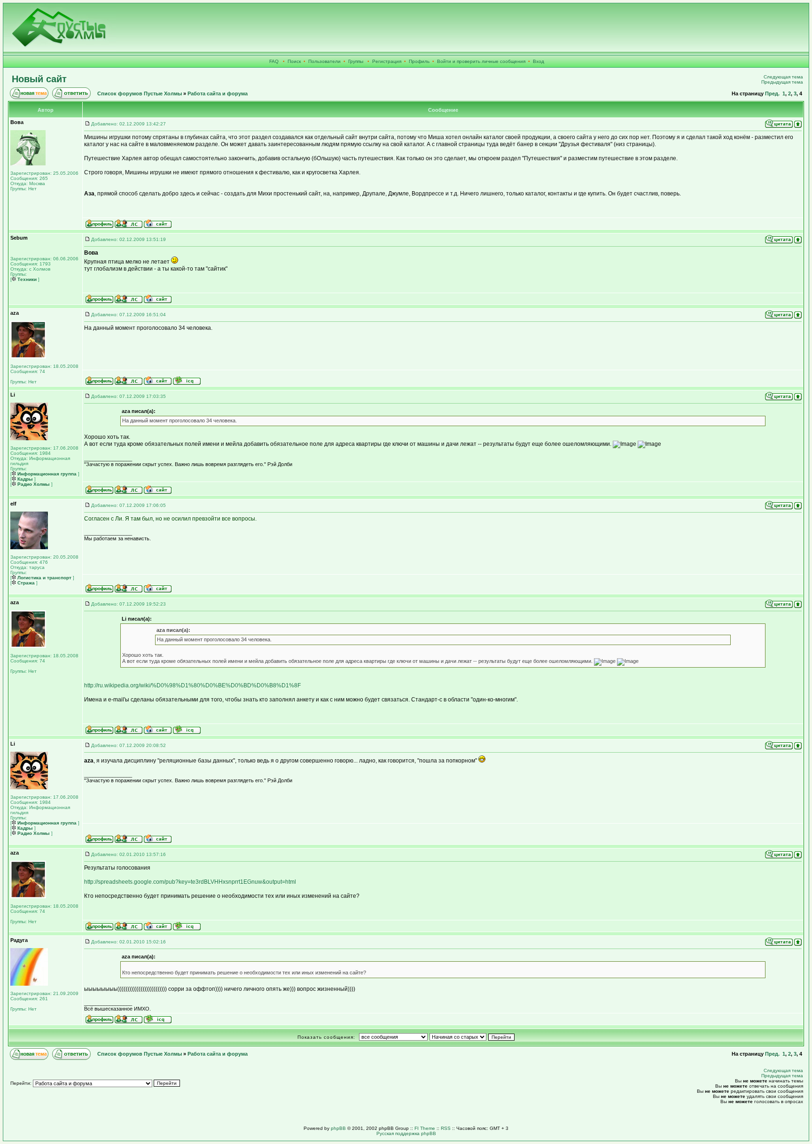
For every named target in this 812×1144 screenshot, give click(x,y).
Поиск (294, 61)
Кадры (24, 479)
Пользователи (324, 61)
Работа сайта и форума (217, 93)
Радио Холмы (33, 484)
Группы (355, 61)
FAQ (274, 61)
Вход (538, 61)
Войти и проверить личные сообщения (481, 61)
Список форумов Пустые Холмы (139, 93)
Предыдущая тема (782, 82)
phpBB (338, 1128)
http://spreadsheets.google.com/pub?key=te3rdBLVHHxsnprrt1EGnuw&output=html (190, 882)
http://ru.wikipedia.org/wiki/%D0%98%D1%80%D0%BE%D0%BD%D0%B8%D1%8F (192, 685)
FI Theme (424, 1128)
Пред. (772, 93)
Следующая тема (783, 76)
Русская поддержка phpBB (406, 1133)
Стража (25, 582)
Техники (26, 279)
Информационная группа (46, 473)
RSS (446, 1128)
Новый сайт (39, 79)
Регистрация (386, 61)
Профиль (419, 61)
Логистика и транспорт (43, 577)
